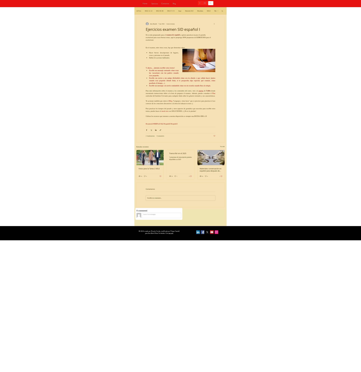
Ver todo (222, 146)
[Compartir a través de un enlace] (160, 130)
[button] (222, 11)
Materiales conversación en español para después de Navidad (210, 169)
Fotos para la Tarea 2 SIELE (149, 168)
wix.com (170, 233)
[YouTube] (212, 232)
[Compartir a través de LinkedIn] (156, 130)
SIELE (209, 11)
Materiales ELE (189, 11)
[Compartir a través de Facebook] (147, 130)
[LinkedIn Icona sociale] (198, 232)
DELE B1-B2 (159, 11)
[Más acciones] (214, 24)
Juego (179, 11)
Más (215, 11)
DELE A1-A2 (148, 11)
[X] (207, 232)
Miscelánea (200, 11)
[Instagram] (216, 232)
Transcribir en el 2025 (177, 153)
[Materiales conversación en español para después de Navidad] (211, 157)
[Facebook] (202, 232)
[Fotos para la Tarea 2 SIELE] (150, 157)
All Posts (138, 11)
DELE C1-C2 (171, 11)
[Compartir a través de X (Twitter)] (151, 130)
